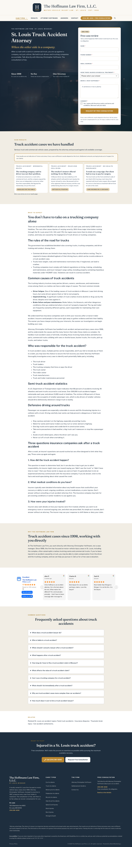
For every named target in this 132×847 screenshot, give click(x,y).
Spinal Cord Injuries (52, 804)
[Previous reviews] (42, 587)
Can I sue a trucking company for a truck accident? (51, 678)
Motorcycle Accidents (53, 789)
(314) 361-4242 (14, 810)
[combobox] (99, 76)
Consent (84, 101)
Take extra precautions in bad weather (48, 429)
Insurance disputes (82, 721)
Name (83, 46)
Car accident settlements (43, 724)
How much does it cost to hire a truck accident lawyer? (53, 701)
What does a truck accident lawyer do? (46, 633)
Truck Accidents (51, 786)
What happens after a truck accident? (46, 655)
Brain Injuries (50, 808)
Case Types (20, 18)
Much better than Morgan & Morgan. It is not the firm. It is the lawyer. (103, 587)
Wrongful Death (51, 816)
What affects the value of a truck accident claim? (50, 670)
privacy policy (100, 103)
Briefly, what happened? (90, 81)
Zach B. (96, 576)
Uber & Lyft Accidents (52, 801)
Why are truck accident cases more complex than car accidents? (56, 693)
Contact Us (75, 789)
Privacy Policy (13, 844)
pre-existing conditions (37, 496)
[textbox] (98, 76)
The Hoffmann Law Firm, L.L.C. (29, 581)
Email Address (87, 63)
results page (34, 194)
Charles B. (72, 576)
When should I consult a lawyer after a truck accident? (52, 648)
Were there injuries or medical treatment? (98, 72)
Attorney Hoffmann (49, 18)
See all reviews (27, 592)
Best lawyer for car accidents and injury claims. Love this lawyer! (78, 587)
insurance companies (52, 316)
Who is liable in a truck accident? (44, 640)
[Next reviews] (116, 587)
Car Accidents (50, 782)
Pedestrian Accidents (52, 793)
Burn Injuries (50, 812)
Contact (74, 18)
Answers (64, 18)
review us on (26, 596)
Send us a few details (104, 792)
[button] (115, 18)
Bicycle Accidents (51, 797)
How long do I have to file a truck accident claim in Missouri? (55, 663)
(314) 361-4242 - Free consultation (96, 18)
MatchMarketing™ (115, 844)
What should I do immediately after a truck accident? (52, 686)
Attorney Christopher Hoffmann (81, 782)
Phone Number (86, 55)
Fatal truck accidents (65, 721)
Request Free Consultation (78, 760)
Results (34, 18)
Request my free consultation (99, 111)
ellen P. (46, 576)
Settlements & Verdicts (79, 786)
